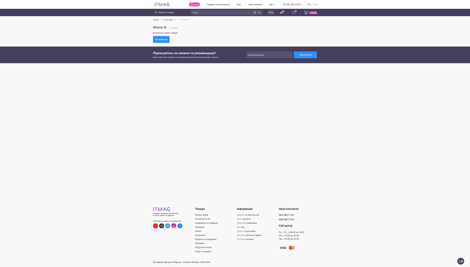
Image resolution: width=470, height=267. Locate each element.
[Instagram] (173, 225)
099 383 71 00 (286, 219)
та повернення (247, 223)
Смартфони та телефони (206, 223)
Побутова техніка (203, 247)
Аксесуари (200, 235)
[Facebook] (179, 225)
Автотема (199, 243)
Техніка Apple (201, 215)
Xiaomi (198, 231)
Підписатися (305, 55)
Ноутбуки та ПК (202, 219)
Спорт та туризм (203, 251)
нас (241, 227)
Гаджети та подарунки (205, 239)
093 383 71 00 (293, 4)
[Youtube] (155, 225)
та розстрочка (248, 215)
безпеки (245, 239)
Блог (239, 4)
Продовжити (161, 39)
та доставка (246, 231)
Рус (309, 4)
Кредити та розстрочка (218, 4)
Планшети (199, 227)
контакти (244, 219)
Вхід (271, 12)
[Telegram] (167, 225)
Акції (196, 4)
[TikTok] (161, 225)
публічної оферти (249, 235)
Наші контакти (255, 4)
